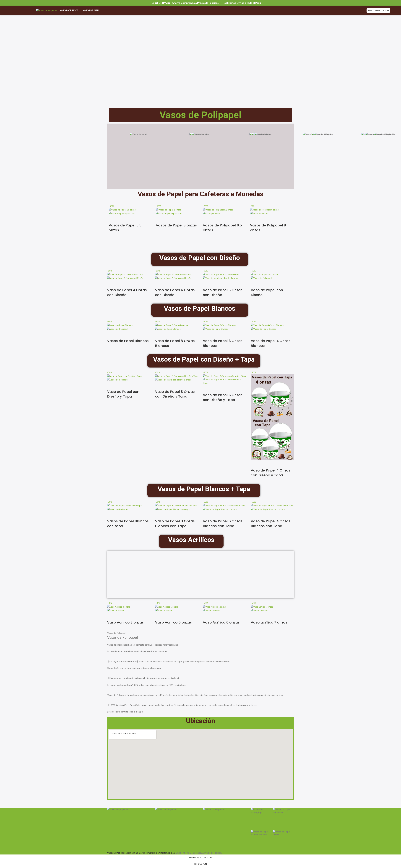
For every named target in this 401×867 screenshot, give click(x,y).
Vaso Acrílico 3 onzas (125, 622)
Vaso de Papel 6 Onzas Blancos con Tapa (222, 523)
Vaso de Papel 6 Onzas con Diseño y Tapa (222, 397)
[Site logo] (46, 10)
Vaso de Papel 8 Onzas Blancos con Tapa (175, 523)
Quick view (113, 219)
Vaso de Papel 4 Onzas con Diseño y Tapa (270, 473)
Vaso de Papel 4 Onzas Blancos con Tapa (270, 523)
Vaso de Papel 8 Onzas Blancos (175, 343)
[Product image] (122, 213)
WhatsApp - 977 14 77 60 (378, 10)
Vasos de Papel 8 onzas (176, 225)
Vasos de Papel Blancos (128, 340)
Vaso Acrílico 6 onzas (221, 622)
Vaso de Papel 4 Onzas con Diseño (127, 292)
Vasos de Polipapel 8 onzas (268, 228)
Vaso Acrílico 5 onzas (173, 622)
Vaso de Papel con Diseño (267, 292)
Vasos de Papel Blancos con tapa (128, 523)
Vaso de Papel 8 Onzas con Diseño (222, 292)
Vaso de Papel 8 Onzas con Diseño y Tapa (175, 394)
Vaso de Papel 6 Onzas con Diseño (175, 292)
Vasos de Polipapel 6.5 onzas (222, 228)
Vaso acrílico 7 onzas (269, 622)
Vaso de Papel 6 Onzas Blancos (222, 343)
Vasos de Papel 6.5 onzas (125, 228)
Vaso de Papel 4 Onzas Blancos (270, 343)
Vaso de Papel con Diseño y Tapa (123, 394)
